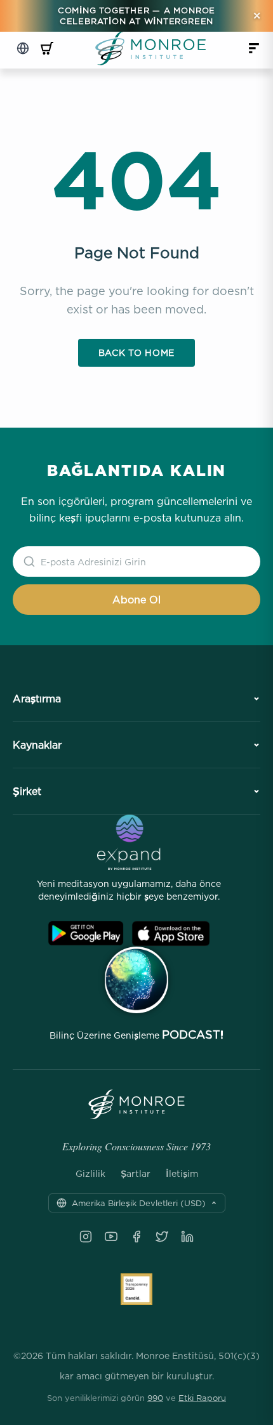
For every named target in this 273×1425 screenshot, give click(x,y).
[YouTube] (111, 1236)
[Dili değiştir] (23, 48)
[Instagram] (85, 1236)
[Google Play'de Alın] (86, 934)
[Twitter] (162, 1236)
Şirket (27, 791)
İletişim (182, 1173)
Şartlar (135, 1173)
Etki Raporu (202, 1397)
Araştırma (37, 698)
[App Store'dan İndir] (170, 934)
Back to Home (136, 352)
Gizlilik (90, 1173)
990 (155, 1397)
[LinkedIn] (187, 1236)
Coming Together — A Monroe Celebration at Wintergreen (136, 15)
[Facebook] (136, 1236)
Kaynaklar (37, 745)
